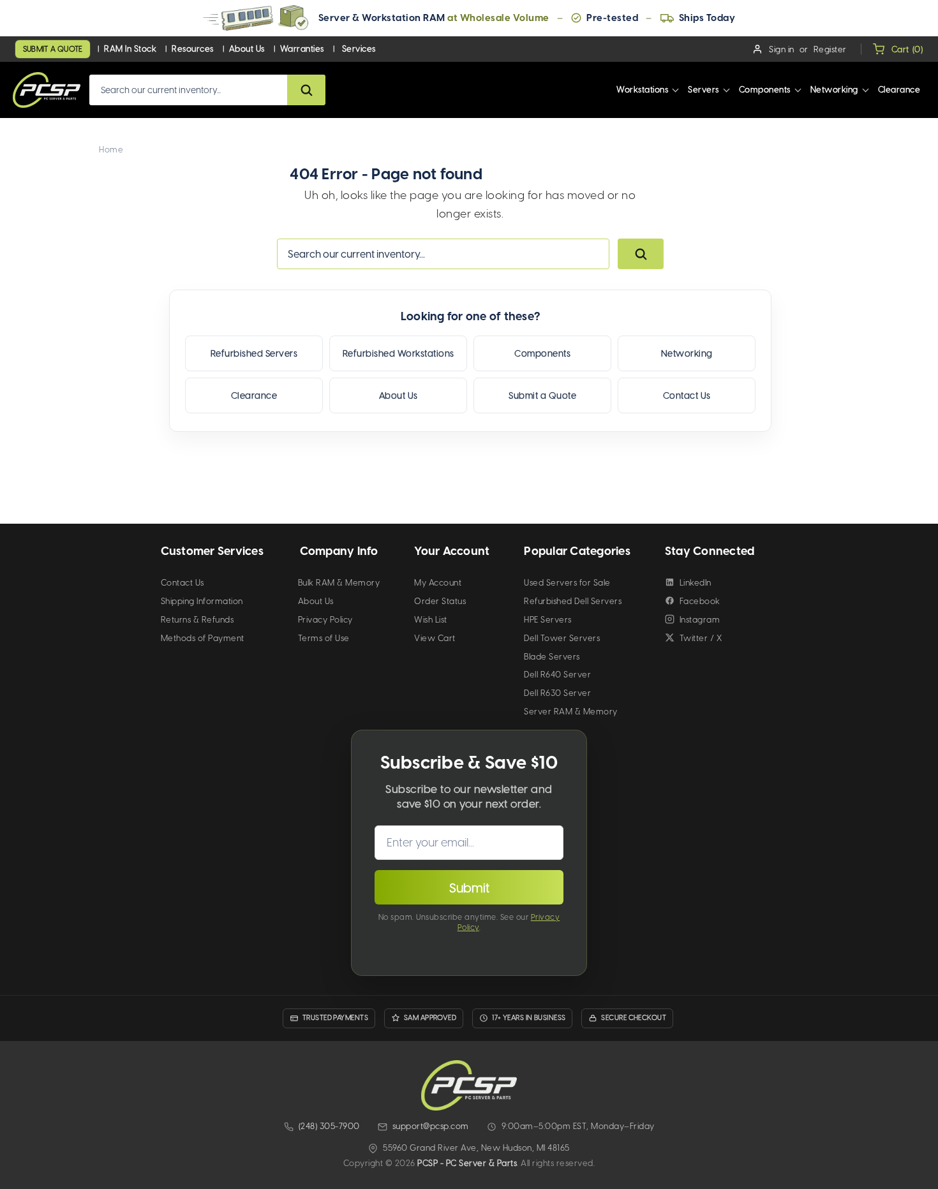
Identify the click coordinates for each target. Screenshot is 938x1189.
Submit (469, 888)
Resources (193, 49)
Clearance (899, 89)
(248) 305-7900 (329, 1126)
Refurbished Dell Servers (573, 601)
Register (830, 49)
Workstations (642, 89)
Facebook (700, 601)
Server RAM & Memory (571, 711)
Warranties (302, 49)
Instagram (700, 619)
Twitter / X (701, 638)
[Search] (306, 90)
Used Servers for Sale (567, 582)
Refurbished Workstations (398, 353)
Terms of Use (324, 638)
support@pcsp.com (430, 1126)
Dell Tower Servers (562, 638)
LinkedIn (695, 582)
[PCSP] (469, 1085)
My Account (437, 582)
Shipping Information (202, 601)
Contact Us (687, 395)
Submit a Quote (52, 49)
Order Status (440, 601)
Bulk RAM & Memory (339, 582)
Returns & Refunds (197, 619)
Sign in (781, 49)
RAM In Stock (130, 49)
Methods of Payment (202, 638)
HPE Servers (548, 619)
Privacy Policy (325, 619)
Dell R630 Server (557, 693)
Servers (703, 89)
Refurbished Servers (254, 353)
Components (765, 89)
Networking (834, 89)
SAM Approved (430, 1018)
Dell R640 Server (557, 674)
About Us (247, 49)
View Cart (435, 638)
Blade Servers (552, 656)
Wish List (430, 619)
